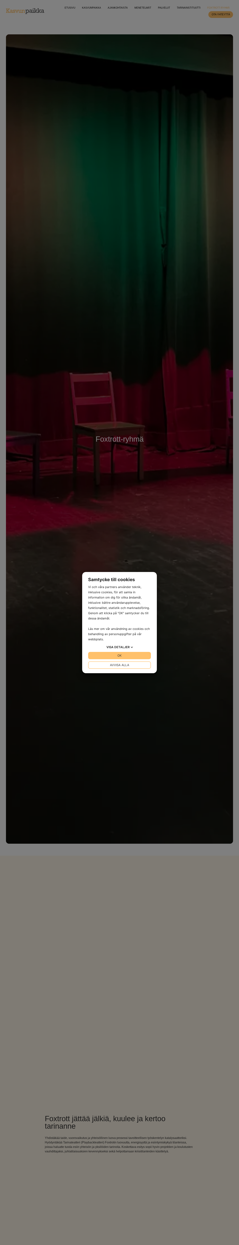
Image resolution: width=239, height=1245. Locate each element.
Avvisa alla (119, 665)
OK (119, 655)
